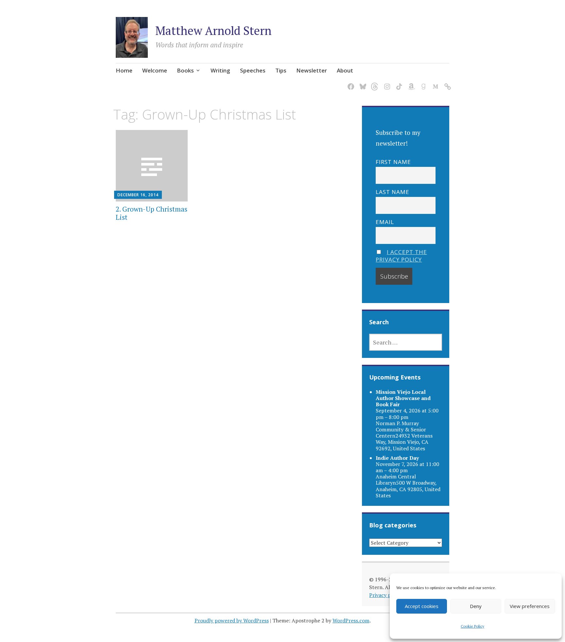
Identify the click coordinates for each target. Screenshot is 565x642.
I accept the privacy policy (401, 255)
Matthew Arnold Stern (213, 30)
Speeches (252, 70)
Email (385, 222)
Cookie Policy (472, 626)
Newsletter (311, 70)
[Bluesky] (362, 83)
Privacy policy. (386, 595)
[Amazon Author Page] (410, 83)
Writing (220, 70)
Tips (280, 70)
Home (124, 70)
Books (185, 70)
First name (393, 162)
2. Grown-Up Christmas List (151, 213)
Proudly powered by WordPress (232, 620)
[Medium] (434, 83)
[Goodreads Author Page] (422, 83)
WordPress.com (351, 620)
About (345, 70)
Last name (392, 192)
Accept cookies (421, 606)
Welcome (154, 70)
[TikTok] (398, 83)
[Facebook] (349, 83)
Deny (476, 606)
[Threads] (374, 83)
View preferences (530, 606)
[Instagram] (386, 83)
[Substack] (446, 83)
